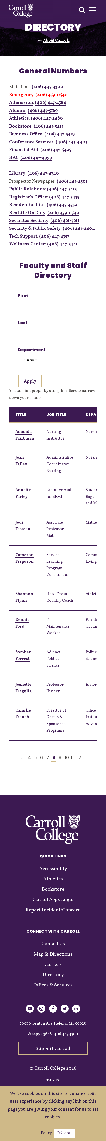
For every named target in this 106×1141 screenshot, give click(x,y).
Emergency (21, 95)
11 (71, 758)
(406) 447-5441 (62, 244)
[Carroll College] (21, 11)
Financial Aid (23, 150)
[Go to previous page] (16, 758)
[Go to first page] (10, 758)
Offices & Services (53, 985)
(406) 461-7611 (64, 221)
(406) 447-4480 (47, 118)
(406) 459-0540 (51, 95)
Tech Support (23, 236)
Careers (53, 964)
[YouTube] (30, 1011)
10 (65, 758)
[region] (53, 574)
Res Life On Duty (27, 213)
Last (23, 323)
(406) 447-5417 (48, 126)
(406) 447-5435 (64, 197)
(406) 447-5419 (59, 134)
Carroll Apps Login (53, 899)
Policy (46, 1133)
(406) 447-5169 (43, 111)
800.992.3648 (40, 1034)
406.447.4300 (66, 1034)
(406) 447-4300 (47, 87)
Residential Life (27, 205)
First (23, 296)
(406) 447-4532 (62, 205)
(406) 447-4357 (54, 236)
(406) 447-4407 (71, 142)
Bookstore (20, 126)
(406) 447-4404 (79, 229)
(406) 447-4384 (50, 103)
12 (77, 758)
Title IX (53, 1080)
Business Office (25, 134)
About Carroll (56, 40)
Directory (53, 974)
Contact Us (53, 944)
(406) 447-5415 (62, 189)
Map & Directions (53, 954)
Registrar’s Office (28, 197)
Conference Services (31, 142)
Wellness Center (27, 244)
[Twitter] (65, 1011)
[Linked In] (76, 1011)
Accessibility (53, 868)
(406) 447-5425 (55, 150)
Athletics (19, 118)
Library (17, 174)
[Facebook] (53, 1011)
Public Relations (27, 189)
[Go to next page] (90, 758)
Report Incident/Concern (53, 910)
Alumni (17, 111)
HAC (13, 158)
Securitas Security (28, 221)
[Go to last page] (96, 758)
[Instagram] (41, 1011)
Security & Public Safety (35, 229)
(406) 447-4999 (36, 158)
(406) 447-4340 (43, 174)
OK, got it (65, 1133)
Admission (21, 103)
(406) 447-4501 (72, 181)
